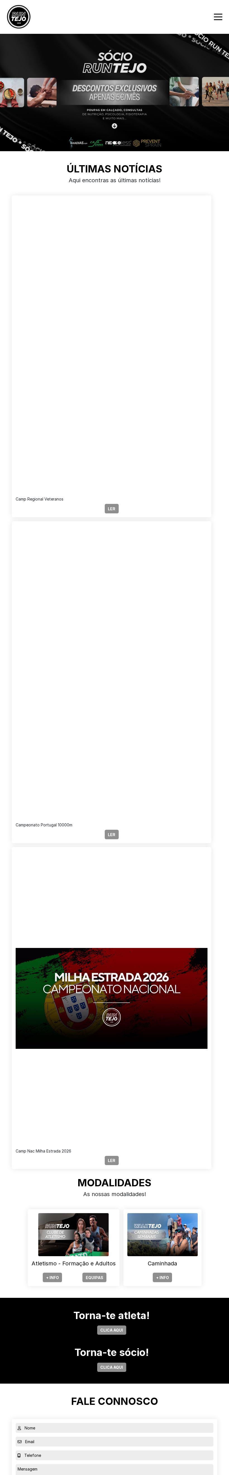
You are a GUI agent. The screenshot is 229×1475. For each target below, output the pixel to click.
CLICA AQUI (111, 1330)
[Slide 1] (109, 142)
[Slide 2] (114, 142)
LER (111, 508)
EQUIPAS (94, 1277)
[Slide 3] (119, 142)
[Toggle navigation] (218, 17)
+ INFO (52, 1277)
